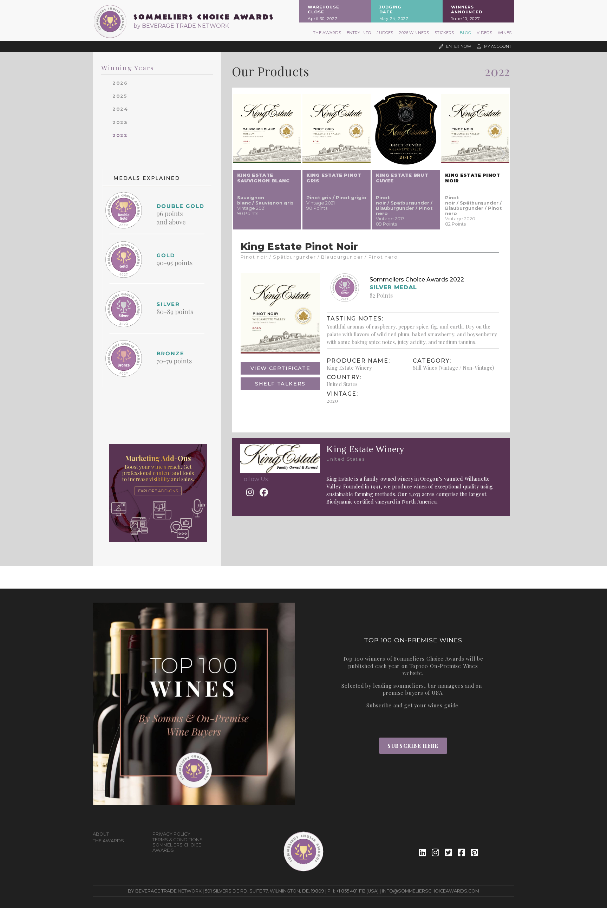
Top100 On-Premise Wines (444, 665)
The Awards (327, 32)
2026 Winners (414, 32)
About (101, 834)
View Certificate (280, 368)
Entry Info (359, 32)
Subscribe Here (412, 745)
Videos (484, 32)
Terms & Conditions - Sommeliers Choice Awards (178, 845)
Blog (465, 32)
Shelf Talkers (280, 384)
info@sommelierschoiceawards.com (430, 891)
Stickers (444, 32)
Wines (504, 32)
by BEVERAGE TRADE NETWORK (181, 25)
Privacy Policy (171, 834)
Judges (385, 32)
